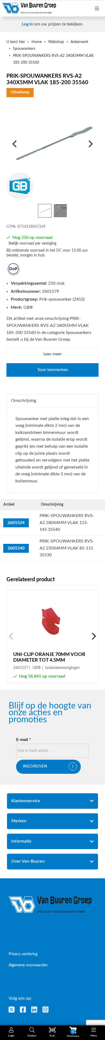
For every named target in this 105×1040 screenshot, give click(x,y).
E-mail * (23, 739)
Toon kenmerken (52, 370)
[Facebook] (23, 1009)
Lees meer (52, 354)
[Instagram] (45, 1009)
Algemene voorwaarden (28, 965)
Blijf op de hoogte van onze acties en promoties (50, 713)
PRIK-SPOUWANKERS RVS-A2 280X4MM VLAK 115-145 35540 (67, 523)
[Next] (90, 144)
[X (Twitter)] (12, 1009)
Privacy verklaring (23, 954)
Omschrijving (23, 400)
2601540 (16, 548)
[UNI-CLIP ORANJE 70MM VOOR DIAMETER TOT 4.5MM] (52, 636)
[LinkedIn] (34, 1009)
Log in (27, 24)
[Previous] (15, 144)
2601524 (16, 523)
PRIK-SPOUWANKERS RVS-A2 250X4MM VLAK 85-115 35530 (67, 548)
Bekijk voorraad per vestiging (32, 243)
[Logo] (50, 905)
